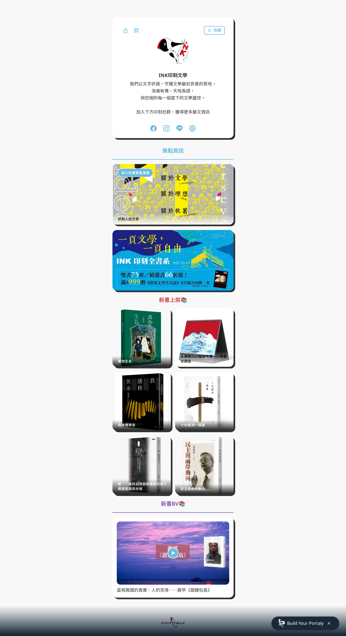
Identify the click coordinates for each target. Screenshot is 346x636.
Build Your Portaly (305, 623)
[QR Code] (136, 30)
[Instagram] (166, 128)
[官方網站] (192, 128)
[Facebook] (153, 128)
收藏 (217, 30)
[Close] (329, 623)
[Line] (179, 128)
